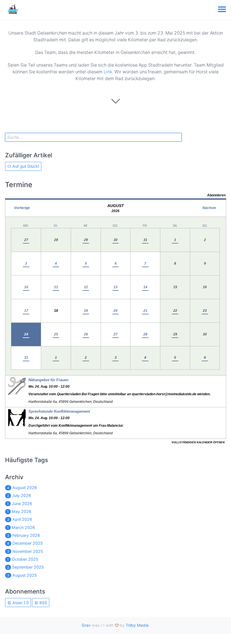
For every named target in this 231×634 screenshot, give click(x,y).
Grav (86, 625)
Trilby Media (137, 625)
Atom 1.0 (20, 602)
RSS (42, 602)
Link (108, 71)
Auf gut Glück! (25, 166)
